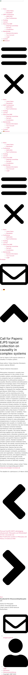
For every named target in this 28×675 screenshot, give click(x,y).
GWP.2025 (9, 16)
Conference (6, 148)
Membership (6, 31)
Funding (5, 20)
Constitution (9, 29)
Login (7, 37)
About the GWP (7, 24)
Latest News (10, 11)
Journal (5, 22)
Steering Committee (12, 25)
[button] (14, 70)
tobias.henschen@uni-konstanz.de (10, 468)
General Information (12, 33)
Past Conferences (11, 18)
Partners (8, 27)
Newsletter (9, 12)
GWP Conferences (8, 14)
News (4, 9)
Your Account (10, 35)
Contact (5, 39)
